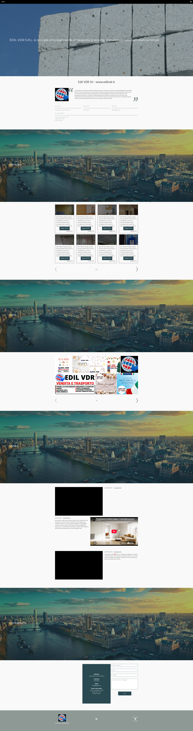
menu (3, 2)
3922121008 (86, 110)
